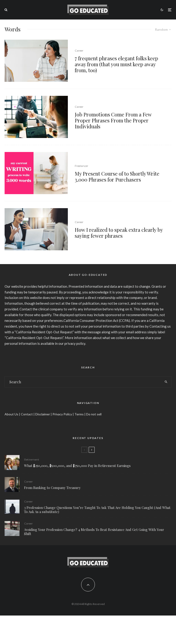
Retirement (31, 459)
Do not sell (94, 414)
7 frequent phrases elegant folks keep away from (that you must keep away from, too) (116, 64)
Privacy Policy (62, 414)
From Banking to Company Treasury (52, 488)
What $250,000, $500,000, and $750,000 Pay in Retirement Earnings (77, 466)
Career (79, 50)
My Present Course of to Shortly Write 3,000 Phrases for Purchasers (117, 177)
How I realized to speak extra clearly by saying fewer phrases (119, 233)
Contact (27, 414)
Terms (79, 414)
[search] (166, 381)
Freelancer (81, 166)
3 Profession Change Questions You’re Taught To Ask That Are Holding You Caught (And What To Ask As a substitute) (97, 509)
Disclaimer (42, 414)
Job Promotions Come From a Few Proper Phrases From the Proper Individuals (113, 120)
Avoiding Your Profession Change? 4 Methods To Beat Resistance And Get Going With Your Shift (94, 531)
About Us (11, 414)
